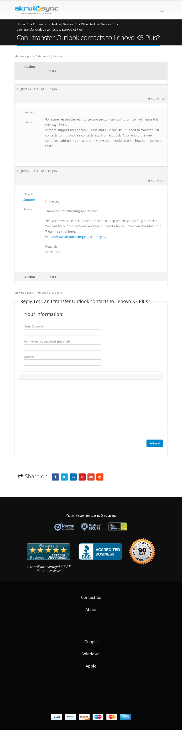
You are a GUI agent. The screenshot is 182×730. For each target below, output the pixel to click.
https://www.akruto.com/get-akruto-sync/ (75, 237)
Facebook (55, 477)
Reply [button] (151, 99)
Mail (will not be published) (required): (47, 341)
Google (91, 641)
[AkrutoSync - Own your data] (36, 10)
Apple (91, 666)
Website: (29, 356)
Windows (91, 653)
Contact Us (91, 597)
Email (91, 477)
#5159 (161, 99)
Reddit (99, 477)
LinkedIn (73, 477)
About (91, 609)
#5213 (161, 181)
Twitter (64, 477)
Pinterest (82, 477)
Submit (154, 443)
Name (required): (34, 326)
